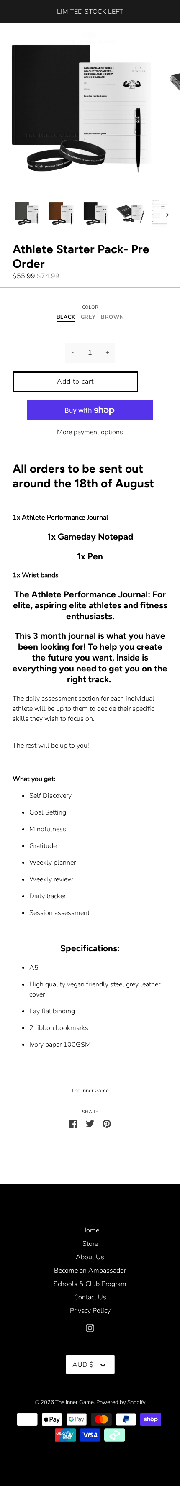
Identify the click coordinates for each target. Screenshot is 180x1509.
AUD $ (82, 1364)
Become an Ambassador (90, 1270)
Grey (88, 317)
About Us (90, 1257)
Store (90, 1243)
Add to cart (75, 381)
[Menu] (14, 38)
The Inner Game (90, 1090)
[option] (28, 214)
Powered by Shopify (121, 1402)
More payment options (90, 432)
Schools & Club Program (90, 1284)
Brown (112, 317)
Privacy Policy (90, 1310)
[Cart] (167, 37)
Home (90, 1230)
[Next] (167, 215)
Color (90, 307)
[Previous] (12, 215)
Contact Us (90, 1297)
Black (66, 317)
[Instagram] (90, 1327)
